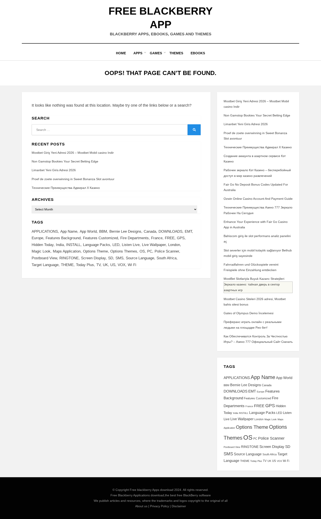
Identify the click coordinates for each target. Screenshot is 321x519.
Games (156, 53)
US (112, 265)
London (174, 245)
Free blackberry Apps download (151, 490)
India (60, 245)
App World (88, 231)
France (156, 238)
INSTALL (73, 245)
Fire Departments (134, 238)
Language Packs (96, 245)
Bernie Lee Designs (125, 231)
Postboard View (44, 258)
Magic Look (41, 251)
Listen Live (131, 245)
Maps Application (67, 251)
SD (110, 258)
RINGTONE (69, 258)
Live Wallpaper (154, 245)
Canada (150, 231)
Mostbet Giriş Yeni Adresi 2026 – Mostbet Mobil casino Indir (73, 152)
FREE (169, 238)
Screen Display (93, 258)
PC (149, 251)
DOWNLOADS (170, 231)
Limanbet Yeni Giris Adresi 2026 (54, 170)
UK (105, 265)
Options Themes (123, 251)
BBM (103, 231)
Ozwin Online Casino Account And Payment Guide (258, 198)
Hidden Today (43, 245)
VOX (121, 265)
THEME (67, 265)
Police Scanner (167, 251)
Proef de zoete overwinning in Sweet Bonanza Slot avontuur (73, 179)
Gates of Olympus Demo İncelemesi (248, 313)
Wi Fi (132, 265)
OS (142, 251)
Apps (137, 53)
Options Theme (95, 251)
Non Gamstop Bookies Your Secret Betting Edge (65, 161)
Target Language (45, 265)
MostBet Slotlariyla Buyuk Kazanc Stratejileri (254, 278)
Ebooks (198, 53)
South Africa (166, 258)
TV (98, 265)
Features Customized (100, 238)
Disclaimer (179, 506)
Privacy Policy (159, 506)
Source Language (140, 258)
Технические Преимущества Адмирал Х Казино (66, 188)
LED (115, 245)
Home (121, 53)
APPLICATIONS (45, 231)
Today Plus (85, 265)
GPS (181, 238)
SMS (119, 258)
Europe (37, 238)
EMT (188, 231)
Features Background (63, 238)
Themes (176, 53)
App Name (68, 231)
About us (141, 506)
